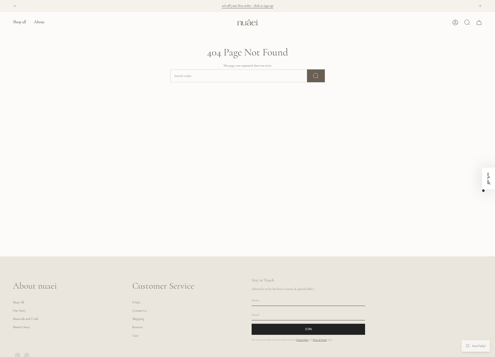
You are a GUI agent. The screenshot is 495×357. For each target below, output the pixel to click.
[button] (19, 22)
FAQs (136, 302)
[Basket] (479, 22)
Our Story (19, 311)
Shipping (138, 319)
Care (135, 336)
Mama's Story (21, 327)
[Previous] (15, 6)
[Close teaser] (483, 190)
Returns (137, 327)
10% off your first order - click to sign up (247, 6)
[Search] (316, 75)
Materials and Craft (25, 319)
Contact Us (139, 311)
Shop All (18, 302)
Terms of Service (320, 339)
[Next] (479, 6)
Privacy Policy (302, 339)
